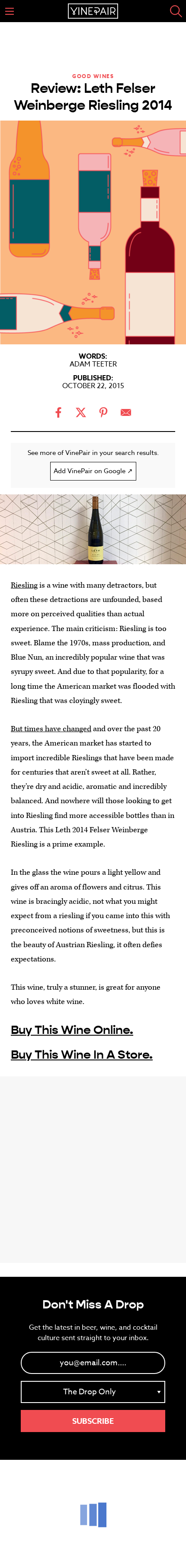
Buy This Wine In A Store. (82, 1054)
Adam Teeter (93, 364)
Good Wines (93, 76)
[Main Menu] (9, 11)
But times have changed (51, 729)
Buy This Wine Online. (72, 1030)
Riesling (24, 585)
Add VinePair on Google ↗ (93, 471)
